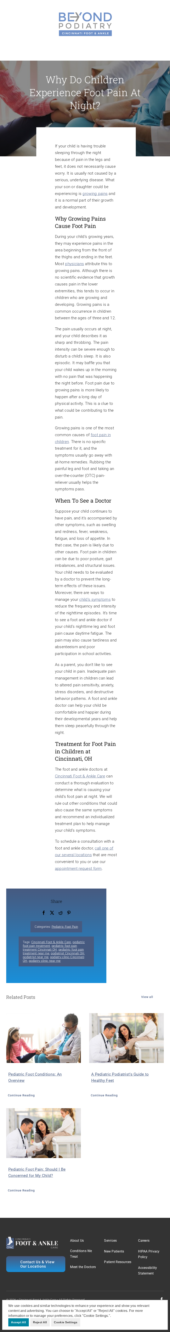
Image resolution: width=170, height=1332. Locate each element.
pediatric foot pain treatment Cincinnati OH (50, 947)
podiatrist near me (36, 957)
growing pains (95, 193)
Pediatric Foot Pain (65, 927)
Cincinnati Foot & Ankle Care (80, 776)
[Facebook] (44, 913)
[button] (112, 1316)
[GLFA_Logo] (85, 12)
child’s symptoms (95, 599)
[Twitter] (52, 913)
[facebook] (162, 1299)
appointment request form (78, 868)
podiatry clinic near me (45, 961)
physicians (74, 263)
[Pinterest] (69, 913)
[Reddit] (60, 913)
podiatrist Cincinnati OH (67, 953)
